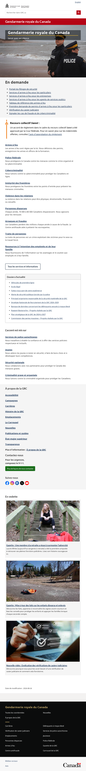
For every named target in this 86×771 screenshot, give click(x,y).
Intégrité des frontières (17, 183)
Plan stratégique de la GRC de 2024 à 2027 (28, 314)
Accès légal (15, 286)
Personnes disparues (16, 208)
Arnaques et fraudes (16, 221)
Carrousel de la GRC (51, 750)
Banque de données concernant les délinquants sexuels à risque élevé (40, 306)
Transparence (12, 444)
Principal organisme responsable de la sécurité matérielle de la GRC (39, 298)
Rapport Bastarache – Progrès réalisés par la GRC (31, 310)
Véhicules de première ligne (22, 282)
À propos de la (36, 449)
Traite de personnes (15, 233)
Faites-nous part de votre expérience (26, 290)
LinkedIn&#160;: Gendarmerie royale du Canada (17, 483)
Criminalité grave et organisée (21, 375)
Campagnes (11, 400)
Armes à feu (11, 144)
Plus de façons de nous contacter (20, 468)
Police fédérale (13, 157)
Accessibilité (11, 395)
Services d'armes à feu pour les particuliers (30, 92)
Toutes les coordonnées (14, 713)
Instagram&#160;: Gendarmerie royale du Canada (12, 483)
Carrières (10, 406)
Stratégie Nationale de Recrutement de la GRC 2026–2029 (35, 302)
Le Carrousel (11, 422)
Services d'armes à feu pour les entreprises (30, 96)
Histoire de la (14, 411)
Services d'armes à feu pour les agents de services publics (37, 99)
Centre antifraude (12, 750)
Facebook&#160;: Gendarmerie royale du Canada (7, 483)
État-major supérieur (16, 438)
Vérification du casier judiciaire (24, 109)
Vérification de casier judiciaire (17, 731)
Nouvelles (10, 427)
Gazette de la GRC (50, 746)
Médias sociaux (11, 761)
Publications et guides (16, 433)
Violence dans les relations (19, 195)
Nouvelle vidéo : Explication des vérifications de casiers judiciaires (36, 665)
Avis (6, 766)
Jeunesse (46, 736)
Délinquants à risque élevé (53, 726)
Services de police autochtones (21, 337)
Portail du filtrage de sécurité (23, 89)
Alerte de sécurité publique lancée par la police (30, 294)
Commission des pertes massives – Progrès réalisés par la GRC (37, 318)
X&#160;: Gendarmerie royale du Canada (22, 483)
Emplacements (13, 417)
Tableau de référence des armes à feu (27, 102)
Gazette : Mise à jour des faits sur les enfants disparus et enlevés (36, 605)
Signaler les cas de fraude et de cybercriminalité (32, 113)
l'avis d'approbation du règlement (45, 134)
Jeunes (8, 349)
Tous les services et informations (23, 266)
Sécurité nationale (14, 362)
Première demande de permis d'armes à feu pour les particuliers (40, 106)
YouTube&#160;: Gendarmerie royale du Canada (27, 483)
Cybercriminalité (14, 170)
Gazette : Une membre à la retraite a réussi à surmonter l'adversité (37, 545)
